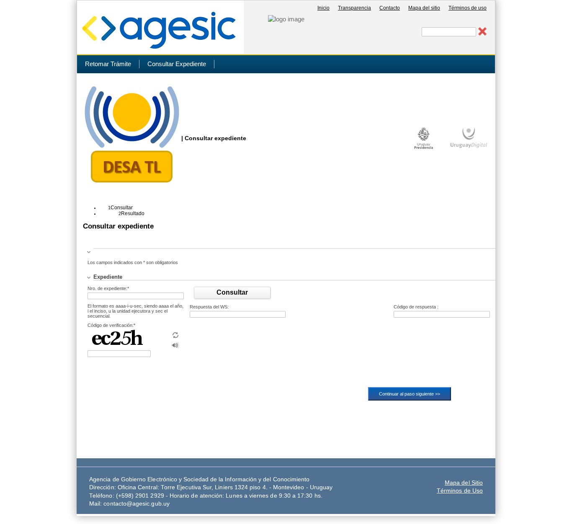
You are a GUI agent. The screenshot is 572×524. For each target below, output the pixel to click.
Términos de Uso (460, 491)
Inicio (323, 8)
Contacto (389, 8)
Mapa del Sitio (464, 483)
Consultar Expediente (176, 63)
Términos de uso (467, 8)
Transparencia (354, 8)
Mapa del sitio (424, 8)
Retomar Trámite (108, 63)
